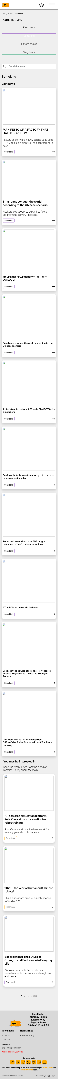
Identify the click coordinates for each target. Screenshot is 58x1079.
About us (6, 1035)
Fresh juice (29, 27)
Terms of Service (26, 1070)
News (10, 14)
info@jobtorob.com (14, 1048)
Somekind (29, 35)
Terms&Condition (49, 1077)
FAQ (48, 1075)
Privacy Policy (47, 1068)
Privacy (53, 1075)
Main (3, 14)
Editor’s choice (29, 43)
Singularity (29, 52)
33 (35, 996)
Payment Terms (41, 1075)
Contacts (6, 1039)
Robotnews (12, 20)
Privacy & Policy (27, 1035)
